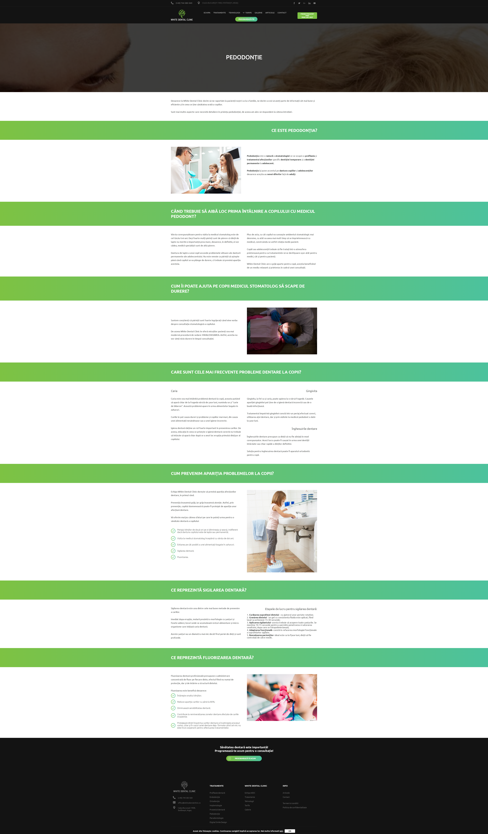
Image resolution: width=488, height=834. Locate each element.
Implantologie (216, 805)
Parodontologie (216, 818)
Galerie (258, 13)
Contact (282, 13)
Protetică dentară (217, 810)
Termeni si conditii (290, 803)
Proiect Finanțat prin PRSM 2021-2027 (307, 15)
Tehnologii (234, 13)
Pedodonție (215, 814)
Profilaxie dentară (217, 793)
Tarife (247, 805)
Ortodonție (215, 801)
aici (281, 831)
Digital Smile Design (218, 822)
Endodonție (215, 797)
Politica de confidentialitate (295, 807)
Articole (269, 13)
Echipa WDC (250, 793)
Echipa (207, 13)
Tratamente (219, 13)
